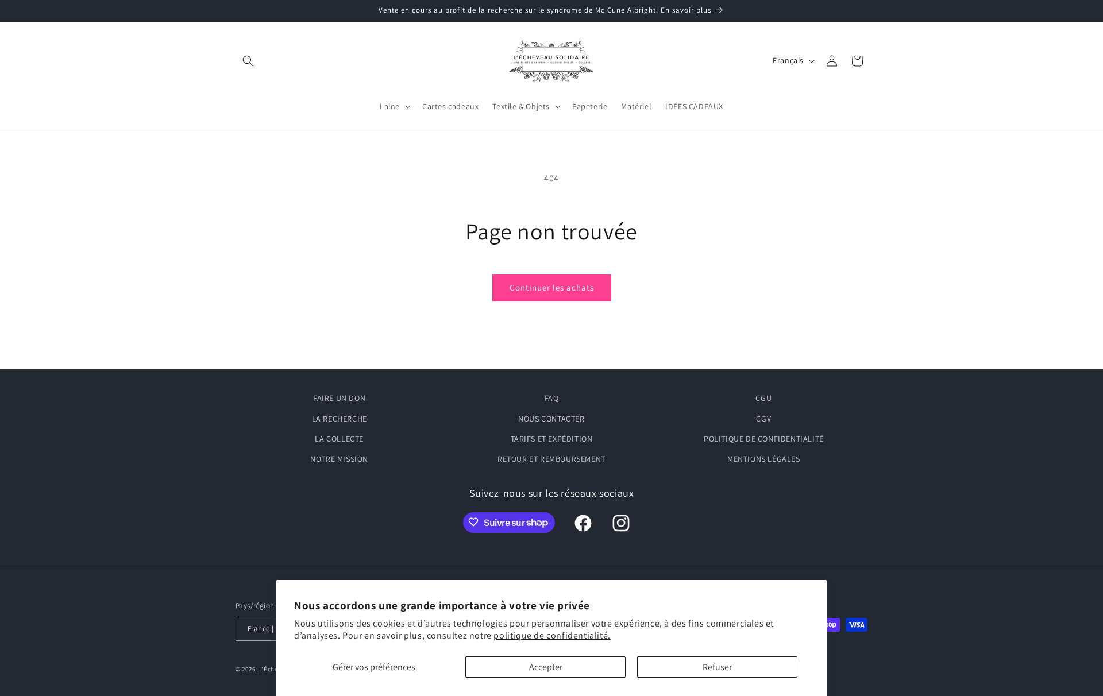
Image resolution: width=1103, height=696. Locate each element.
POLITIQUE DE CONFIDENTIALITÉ (764, 438)
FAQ (552, 398)
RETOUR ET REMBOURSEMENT (551, 459)
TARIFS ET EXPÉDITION (552, 438)
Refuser (717, 667)
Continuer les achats (552, 287)
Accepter (545, 667)
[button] (248, 61)
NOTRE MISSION (339, 459)
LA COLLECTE (339, 438)
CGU (763, 398)
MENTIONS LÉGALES (763, 459)
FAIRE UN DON (339, 398)
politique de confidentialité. (551, 635)
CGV (763, 418)
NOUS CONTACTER (551, 418)
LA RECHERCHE (339, 418)
